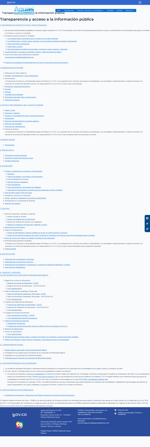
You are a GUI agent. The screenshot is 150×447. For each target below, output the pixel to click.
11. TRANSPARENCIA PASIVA (11, 345)
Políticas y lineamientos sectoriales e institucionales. (24, 171)
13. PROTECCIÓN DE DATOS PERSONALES (16, 390)
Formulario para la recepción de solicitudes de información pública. (28, 358)
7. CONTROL (5, 209)
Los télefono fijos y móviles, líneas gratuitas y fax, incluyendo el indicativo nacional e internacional (42, 41)
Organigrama (9, 118)
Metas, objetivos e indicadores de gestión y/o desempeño (25, 198)
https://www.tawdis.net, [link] (46, 377)
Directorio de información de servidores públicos (22, 121)
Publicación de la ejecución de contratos (19, 262)
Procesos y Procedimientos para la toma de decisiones (24, 116)
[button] (103, 10)
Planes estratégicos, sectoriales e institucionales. (25, 177)
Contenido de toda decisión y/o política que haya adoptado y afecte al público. (35, 190)
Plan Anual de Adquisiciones (15, 267)
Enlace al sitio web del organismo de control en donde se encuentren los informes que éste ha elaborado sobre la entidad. (51, 235)
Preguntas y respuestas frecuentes (17, 86)
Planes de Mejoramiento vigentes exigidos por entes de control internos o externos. (37, 233)
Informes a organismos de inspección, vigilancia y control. (27, 225)
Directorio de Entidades (13, 124)
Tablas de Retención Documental (17, 321)
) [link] (40, 382)
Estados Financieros (12, 161)
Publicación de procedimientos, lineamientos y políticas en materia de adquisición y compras (37, 265)
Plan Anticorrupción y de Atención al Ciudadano (24, 187)
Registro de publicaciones (14, 329)
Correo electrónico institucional (18, 44)
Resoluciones (9, 145)
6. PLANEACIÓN (6, 166)
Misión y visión (10, 110)
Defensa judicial (10, 249)
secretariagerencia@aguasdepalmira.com (19, 57)
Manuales (10, 174)
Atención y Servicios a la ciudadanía (89, 10)
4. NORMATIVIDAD (7, 140)
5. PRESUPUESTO (7, 150)
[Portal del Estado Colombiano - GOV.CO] (11, 2)
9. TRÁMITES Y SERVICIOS (10, 272)
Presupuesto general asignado (16, 155)
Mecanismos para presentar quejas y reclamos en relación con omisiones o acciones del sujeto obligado (41, 337)
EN (140, 2)
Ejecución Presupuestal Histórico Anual (19, 158)
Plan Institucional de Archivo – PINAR (20, 315)
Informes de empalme (13, 203)
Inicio (59, 10)
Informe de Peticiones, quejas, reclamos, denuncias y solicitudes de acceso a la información (37, 340)
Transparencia (69, 10)
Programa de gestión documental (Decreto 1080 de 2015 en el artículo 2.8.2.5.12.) (37, 326)
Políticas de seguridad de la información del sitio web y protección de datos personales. (36, 63)
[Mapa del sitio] (121, 410)
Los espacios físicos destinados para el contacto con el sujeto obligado (32, 38)
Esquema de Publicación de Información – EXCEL (24, 305)
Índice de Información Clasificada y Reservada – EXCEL (26, 294)
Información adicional (12, 100)
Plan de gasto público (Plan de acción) (18, 193)
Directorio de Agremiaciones (15, 126)
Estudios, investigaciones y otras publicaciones (21, 76)
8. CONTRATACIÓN (7, 254)
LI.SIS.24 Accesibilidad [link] (34, 374)
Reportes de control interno (15, 227)
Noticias (119, 10)
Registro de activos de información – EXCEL (23, 283)
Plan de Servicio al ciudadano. (17, 182)
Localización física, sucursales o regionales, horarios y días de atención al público (33, 52)
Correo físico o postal (14, 47)
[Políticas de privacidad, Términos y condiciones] (131, 413)
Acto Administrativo (14, 288)
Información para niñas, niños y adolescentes (20, 97)
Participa (110, 10)
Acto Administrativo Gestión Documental (22, 318)
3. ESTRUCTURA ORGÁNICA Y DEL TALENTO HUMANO (21, 105)
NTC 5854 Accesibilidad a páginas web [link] (93, 379)
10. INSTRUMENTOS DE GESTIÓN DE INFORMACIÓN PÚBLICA (24, 275)
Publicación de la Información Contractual (19, 259)
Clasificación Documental (16, 323)
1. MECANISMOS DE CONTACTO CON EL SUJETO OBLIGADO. (23, 25)
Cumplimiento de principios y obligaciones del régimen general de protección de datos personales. (40, 395)
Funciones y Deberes (12, 113)
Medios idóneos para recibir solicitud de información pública (26, 350)
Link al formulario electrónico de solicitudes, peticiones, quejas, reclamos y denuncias (37, 49)
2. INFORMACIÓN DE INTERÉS (11, 68)
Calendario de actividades (14, 94)
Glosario (8, 89)
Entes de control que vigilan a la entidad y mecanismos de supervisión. (30, 238)
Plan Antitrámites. (14, 185)
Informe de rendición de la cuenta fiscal (21, 219)
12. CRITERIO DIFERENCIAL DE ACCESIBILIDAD (18, 363)
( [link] (25, 382)
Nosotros (129, 10)
